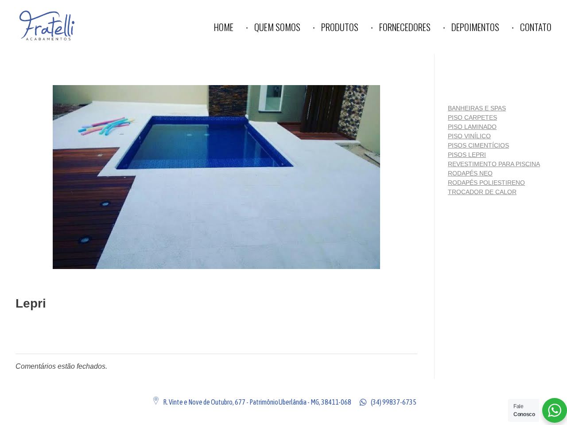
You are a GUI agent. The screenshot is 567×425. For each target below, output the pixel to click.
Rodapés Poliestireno (486, 182)
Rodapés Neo (470, 173)
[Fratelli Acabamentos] (64, 25)
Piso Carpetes (472, 117)
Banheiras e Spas (477, 108)
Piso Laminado (472, 126)
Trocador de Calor (482, 191)
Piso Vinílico (469, 136)
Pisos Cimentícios (478, 145)
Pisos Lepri (467, 154)
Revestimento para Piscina (494, 164)
